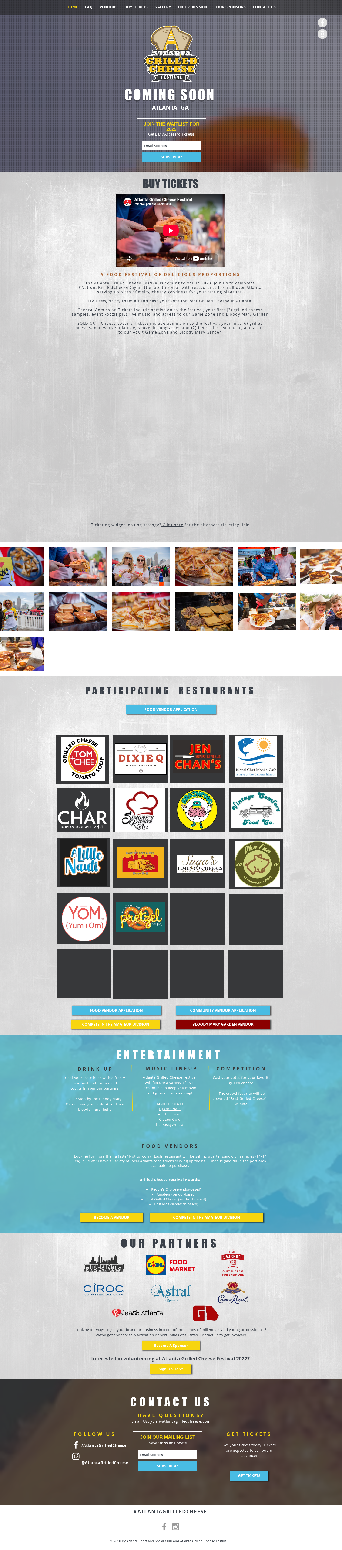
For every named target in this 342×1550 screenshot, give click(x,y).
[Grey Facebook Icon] (164, 1527)
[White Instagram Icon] (76, 1456)
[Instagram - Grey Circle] (322, 34)
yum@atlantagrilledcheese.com (180, 1421)
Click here (172, 524)
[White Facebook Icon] (76, 1445)
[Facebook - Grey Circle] (322, 22)
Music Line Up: (170, 1103)
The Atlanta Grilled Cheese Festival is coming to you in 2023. (149, 283)
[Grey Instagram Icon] (176, 1527)
